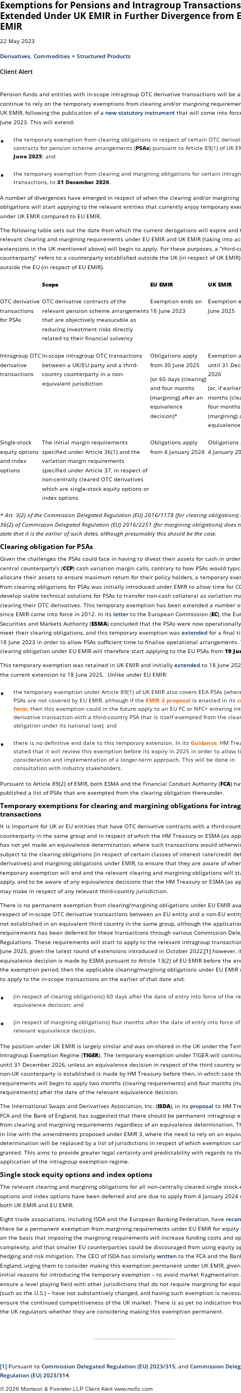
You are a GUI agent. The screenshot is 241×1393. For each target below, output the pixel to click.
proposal (202, 1106)
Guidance (204, 743)
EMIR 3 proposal (168, 700)
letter (120, 614)
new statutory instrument (140, 112)
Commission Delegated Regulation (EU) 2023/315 (108, 1366)
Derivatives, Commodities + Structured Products (65, 56)
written (167, 1256)
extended (194, 632)
